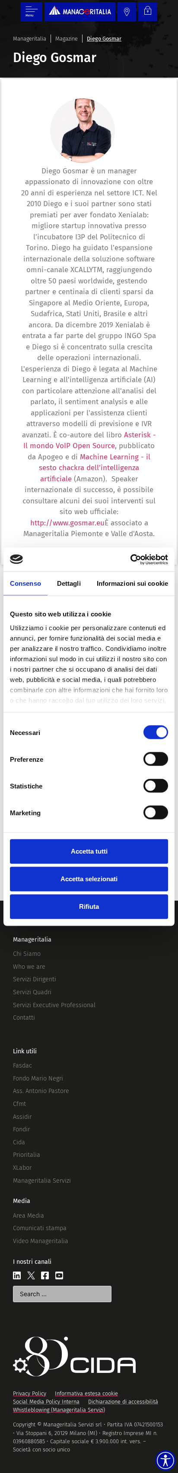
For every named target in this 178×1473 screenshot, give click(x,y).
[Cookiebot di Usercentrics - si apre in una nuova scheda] (130, 559)
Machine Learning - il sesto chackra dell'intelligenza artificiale (94, 468)
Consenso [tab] (25, 583)
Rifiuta (89, 906)
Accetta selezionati (89, 879)
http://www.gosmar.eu (67, 523)
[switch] (155, 759)
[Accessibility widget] (165, 1460)
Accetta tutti (89, 851)
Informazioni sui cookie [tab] (132, 583)
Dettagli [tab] (69, 583)
